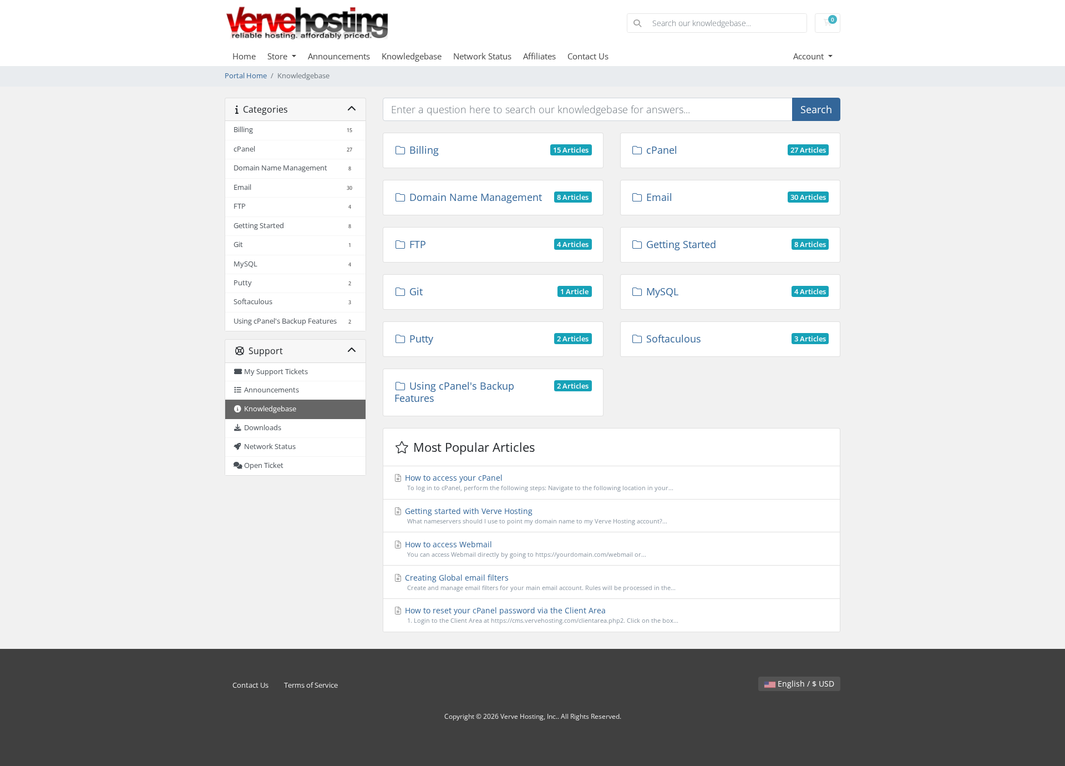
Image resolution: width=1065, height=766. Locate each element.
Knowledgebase (412, 56)
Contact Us (587, 56)
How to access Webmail (524, 548)
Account (809, 56)
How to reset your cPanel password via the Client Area (540, 614)
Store (278, 56)
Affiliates (539, 56)
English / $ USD (804, 683)
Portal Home (246, 75)
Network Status (482, 56)
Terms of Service (311, 685)
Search (816, 109)
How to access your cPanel (538, 482)
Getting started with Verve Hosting (535, 515)
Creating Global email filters (539, 582)
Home (244, 56)
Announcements (339, 56)
